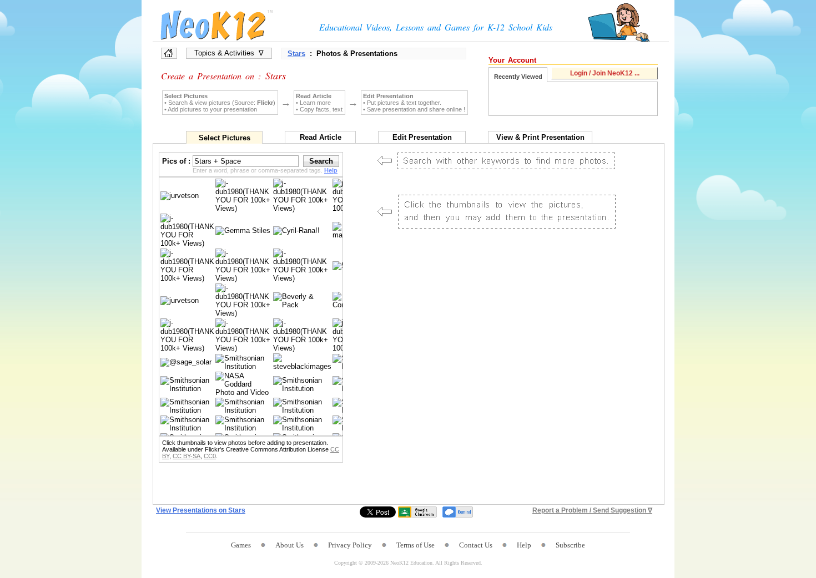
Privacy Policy (350, 545)
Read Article (320, 137)
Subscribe (570, 545)
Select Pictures (224, 138)
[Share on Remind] (457, 512)
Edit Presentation (422, 137)
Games (241, 545)
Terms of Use (415, 545)
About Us (289, 545)
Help (524, 545)
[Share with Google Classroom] (417, 512)
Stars (296, 53)
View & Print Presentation (540, 137)
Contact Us (475, 545)
